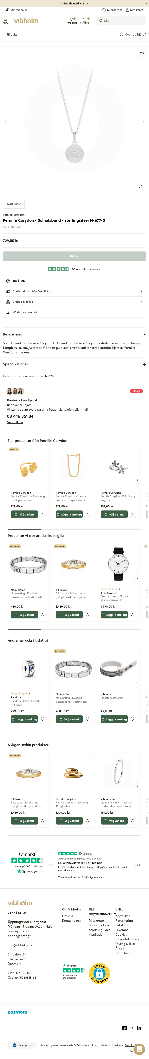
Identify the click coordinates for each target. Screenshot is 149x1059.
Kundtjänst (14, 204)
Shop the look (99, 925)
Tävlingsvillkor (125, 944)
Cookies (121, 934)
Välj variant (26, 514)
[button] (74, 291)
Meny (5, 22)
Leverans (121, 930)
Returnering (124, 920)
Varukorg (84, 20)
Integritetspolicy (127, 939)
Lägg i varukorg (71, 514)
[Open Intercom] (139, 1049)
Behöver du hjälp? (133, 34)
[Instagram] (132, 1028)
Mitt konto (136, 10)
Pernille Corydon (14, 215)
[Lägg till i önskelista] (142, 54)
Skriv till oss (15, 422)
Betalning (122, 925)
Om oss (67, 916)
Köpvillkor (122, 916)
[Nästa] (143, 120)
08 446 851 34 (20, 416)
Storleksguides (99, 930)
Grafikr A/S (132, 1045)
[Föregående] (5, 120)
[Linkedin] (139, 1028)
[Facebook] (124, 1028)
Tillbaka (12, 34)
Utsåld (74, 256)
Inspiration (97, 934)
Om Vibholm (19, 10)
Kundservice (114, 10)
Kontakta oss (71, 920)
